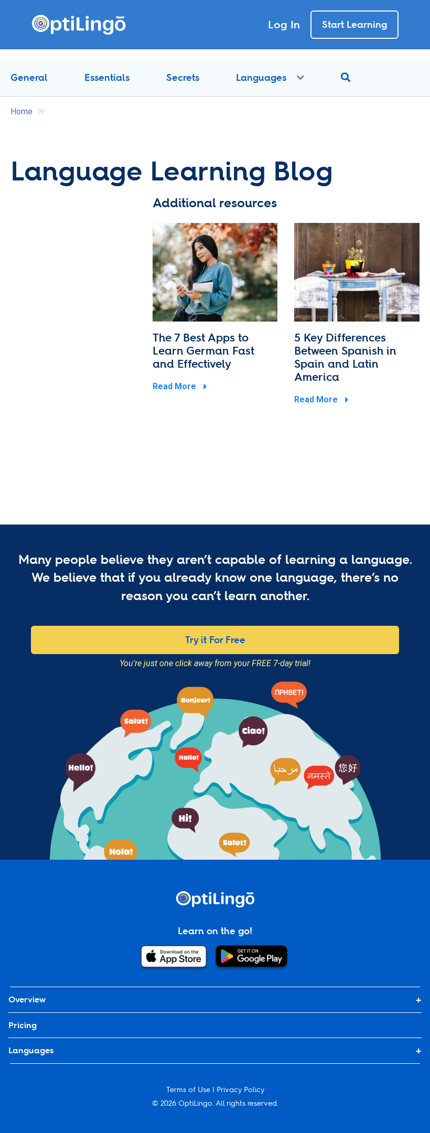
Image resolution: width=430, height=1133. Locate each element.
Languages (261, 77)
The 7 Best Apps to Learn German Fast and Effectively (203, 350)
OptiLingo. (196, 1103)
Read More (175, 386)
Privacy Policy (240, 1089)
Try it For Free (215, 639)
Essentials (107, 77)
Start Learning (354, 24)
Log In (284, 24)
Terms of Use (188, 1089)
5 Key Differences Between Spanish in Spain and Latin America (345, 357)
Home (21, 111)
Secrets (182, 77)
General (29, 77)
